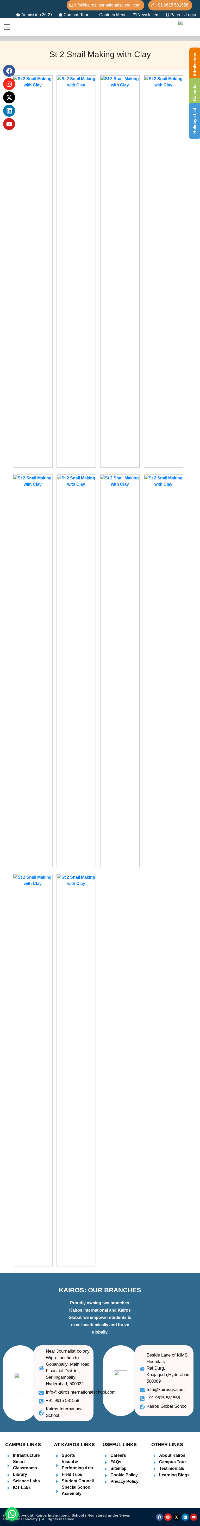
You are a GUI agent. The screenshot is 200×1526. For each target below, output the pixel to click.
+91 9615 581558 (172, 5)
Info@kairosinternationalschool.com (107, 5)
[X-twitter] (176, 1517)
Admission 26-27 (37, 15)
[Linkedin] (185, 1517)
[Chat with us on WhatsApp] (12, 1514)
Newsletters (148, 15)
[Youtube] (193, 1517)
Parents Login (183, 15)
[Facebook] (159, 1517)
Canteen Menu (113, 15)
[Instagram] (168, 1517)
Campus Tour (76, 15)
